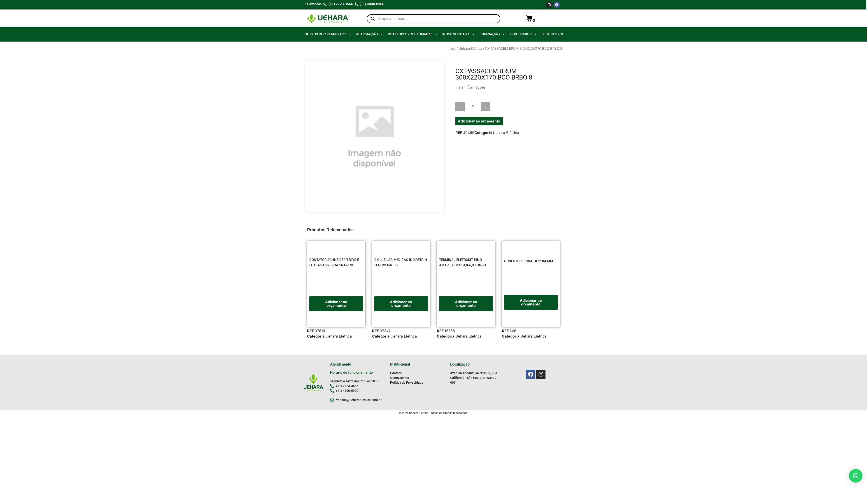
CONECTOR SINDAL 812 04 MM (528, 261)
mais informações (470, 87)
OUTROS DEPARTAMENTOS (325, 34)
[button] (855, 476)
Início (451, 49)
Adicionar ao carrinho (513, 107)
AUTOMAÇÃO (367, 34)
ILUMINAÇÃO (490, 34)
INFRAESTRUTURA (456, 34)
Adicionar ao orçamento (479, 121)
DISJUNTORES (552, 34)
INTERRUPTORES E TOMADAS (410, 34)
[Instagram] (549, 5)
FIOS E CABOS (520, 34)
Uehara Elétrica (470, 49)
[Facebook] (557, 5)
